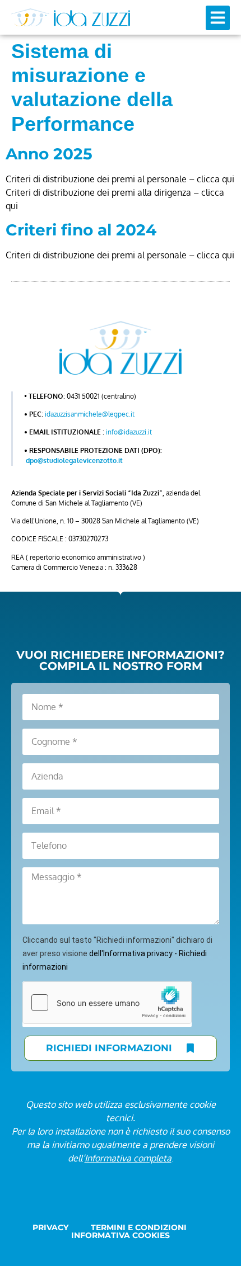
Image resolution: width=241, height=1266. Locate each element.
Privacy (50, 1227)
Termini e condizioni (139, 1227)
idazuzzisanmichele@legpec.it (90, 414)
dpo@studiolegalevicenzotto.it (74, 460)
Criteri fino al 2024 (81, 229)
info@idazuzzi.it (129, 432)
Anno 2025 (49, 153)
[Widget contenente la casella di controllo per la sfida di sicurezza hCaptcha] (107, 1002)
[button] (218, 18)
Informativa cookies (120, 1235)
